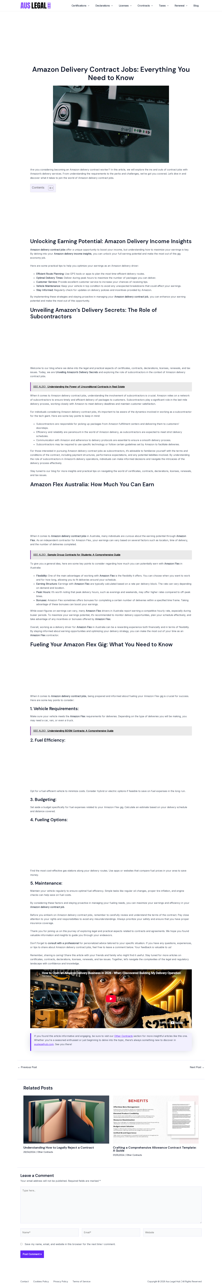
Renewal (179, 5)
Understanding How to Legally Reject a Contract (58, 1147)
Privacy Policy (60, 1281)
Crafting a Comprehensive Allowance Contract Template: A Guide (154, 1149)
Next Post (197, 1067)
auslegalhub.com (44, 1044)
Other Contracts (123, 1035)
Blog (196, 5)
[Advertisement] (111, 34)
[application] (87, 5)
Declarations (102, 5)
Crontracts (144, 5)
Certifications (79, 5)
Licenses (124, 5)
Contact (24, 1281)
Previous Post (27, 1067)
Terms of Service (81, 1281)
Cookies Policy (41, 1281)
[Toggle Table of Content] (49, 188)
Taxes (162, 5)
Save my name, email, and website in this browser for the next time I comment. (70, 1244)
